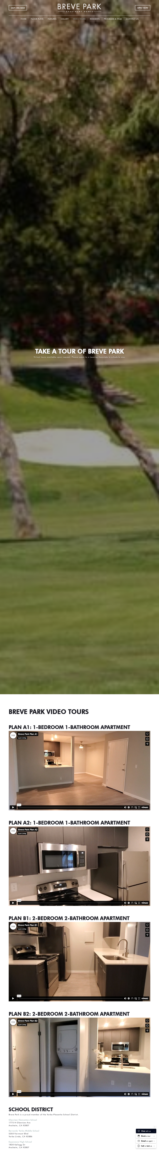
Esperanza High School (20, 1142)
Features (52, 19)
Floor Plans (37, 19)
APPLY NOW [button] (142, 7)
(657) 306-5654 (18, 7)
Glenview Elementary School (23, 1120)
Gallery (65, 19)
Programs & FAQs (113, 19)
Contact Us (132, 19)
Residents (94, 19)
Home (23, 19)
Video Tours (79, 19)
